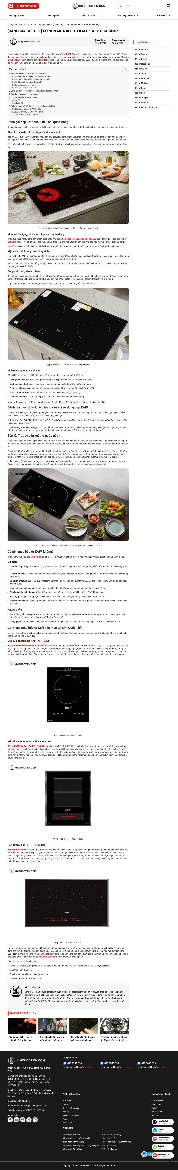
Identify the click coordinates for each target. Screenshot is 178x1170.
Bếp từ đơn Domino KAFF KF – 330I (28, 109)
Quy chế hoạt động (109, 1138)
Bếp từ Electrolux (142, 64)
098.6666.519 (148, 1063)
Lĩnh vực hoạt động (71, 1115)
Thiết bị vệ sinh (157, 1101)
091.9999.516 (74, 1063)
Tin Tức (22, 24)
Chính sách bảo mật (110, 1149)
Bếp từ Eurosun (141, 78)
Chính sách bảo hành (71, 1134)
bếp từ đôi (72, 239)
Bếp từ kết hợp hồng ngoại (146, 107)
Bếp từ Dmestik (141, 102)
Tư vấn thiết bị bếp (36, 24)
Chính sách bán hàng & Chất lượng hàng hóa (81, 1145)
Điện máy (155, 1115)
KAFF (10, 440)
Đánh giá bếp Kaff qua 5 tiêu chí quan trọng (29, 73)
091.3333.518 (111, 1063)
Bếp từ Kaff (139, 93)
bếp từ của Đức (34, 557)
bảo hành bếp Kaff (47, 957)
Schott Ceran (66, 256)
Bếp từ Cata (139, 88)
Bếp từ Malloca (141, 83)
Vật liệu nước (157, 1112)
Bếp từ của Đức (141, 49)
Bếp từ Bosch (140, 54)
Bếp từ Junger (141, 97)
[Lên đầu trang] (171, 1163)
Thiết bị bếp (156, 1104)
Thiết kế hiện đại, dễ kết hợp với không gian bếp (32, 76)
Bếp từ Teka (140, 73)
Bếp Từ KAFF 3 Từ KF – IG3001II (27, 115)
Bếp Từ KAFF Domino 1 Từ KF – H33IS (29, 112)
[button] (12, 1030)
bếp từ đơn (62, 239)
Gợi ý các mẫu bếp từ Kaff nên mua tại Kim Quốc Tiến (33, 106)
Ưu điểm (18, 100)
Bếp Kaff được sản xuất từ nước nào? (26, 94)
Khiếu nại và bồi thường (111, 1134)
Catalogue (67, 1123)
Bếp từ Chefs (140, 59)
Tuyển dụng (68, 1119)
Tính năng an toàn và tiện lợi (25, 88)
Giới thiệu (67, 1101)
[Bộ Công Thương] (149, 1154)
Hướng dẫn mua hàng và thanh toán (116, 1142)
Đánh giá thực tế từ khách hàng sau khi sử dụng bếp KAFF (34, 91)
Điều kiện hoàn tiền (109, 1145)
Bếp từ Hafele (140, 69)
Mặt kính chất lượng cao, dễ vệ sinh (28, 82)
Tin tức (66, 1104)
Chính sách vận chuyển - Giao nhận (77, 1138)
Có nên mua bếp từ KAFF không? (24, 97)
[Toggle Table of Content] (123, 69)
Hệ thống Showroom (71, 1108)
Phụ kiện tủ (156, 1108)
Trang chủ (12, 24)
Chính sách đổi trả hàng (72, 1149)
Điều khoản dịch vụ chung (73, 1142)
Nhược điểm (19, 103)
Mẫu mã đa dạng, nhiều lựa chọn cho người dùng (33, 79)
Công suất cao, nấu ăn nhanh (25, 85)
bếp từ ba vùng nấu (87, 239)
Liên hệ (66, 1112)
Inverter (89, 402)
